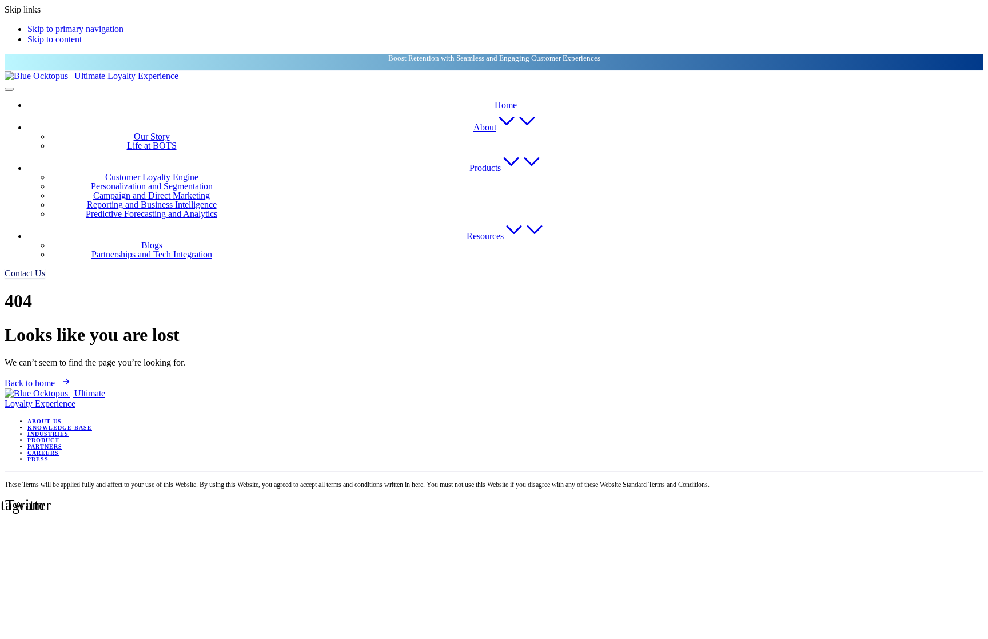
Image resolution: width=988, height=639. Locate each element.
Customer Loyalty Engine (151, 177)
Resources (485, 236)
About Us (44, 421)
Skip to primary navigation (75, 29)
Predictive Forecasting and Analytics (151, 214)
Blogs (151, 245)
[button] (25, 273)
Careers (43, 453)
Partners (44, 446)
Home (506, 105)
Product (43, 440)
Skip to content (54, 39)
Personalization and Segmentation (152, 186)
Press (38, 459)
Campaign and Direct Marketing (151, 195)
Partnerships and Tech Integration (151, 254)
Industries (48, 434)
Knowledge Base (59, 427)
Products (485, 168)
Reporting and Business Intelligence (152, 204)
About (484, 127)
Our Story (152, 136)
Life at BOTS (152, 145)
